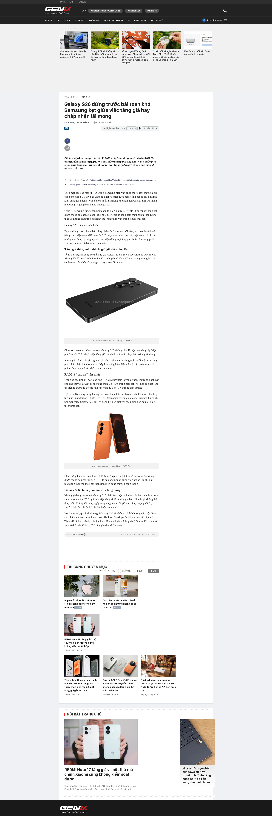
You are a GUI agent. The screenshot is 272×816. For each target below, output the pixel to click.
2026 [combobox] (140, 570)
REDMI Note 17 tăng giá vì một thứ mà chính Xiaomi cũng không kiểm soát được (80, 643)
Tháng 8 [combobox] (126, 570)
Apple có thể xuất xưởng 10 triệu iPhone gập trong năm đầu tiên (79, 604)
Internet (80, 20)
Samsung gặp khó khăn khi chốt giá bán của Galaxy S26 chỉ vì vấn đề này (99, 184)
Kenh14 (72, 2)
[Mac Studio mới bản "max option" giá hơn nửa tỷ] (198, 40)
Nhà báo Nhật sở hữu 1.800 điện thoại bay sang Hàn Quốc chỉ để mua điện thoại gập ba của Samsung (111, 180)
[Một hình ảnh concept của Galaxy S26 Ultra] (111, 302)
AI (58, 20)
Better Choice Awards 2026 (106, 10)
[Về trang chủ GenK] (58, 10)
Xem (153, 570)
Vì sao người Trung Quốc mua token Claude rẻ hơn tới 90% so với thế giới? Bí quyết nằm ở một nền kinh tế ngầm (136, 57)
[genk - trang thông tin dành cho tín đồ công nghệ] (74, 809)
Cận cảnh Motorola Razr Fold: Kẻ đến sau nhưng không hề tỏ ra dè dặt (119, 604)
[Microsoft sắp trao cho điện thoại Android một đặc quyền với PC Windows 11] (74, 40)
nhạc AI (153, 10)
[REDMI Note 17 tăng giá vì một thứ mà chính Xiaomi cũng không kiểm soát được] (81, 625)
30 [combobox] (113, 570)
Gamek (62, 2)
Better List (134, 10)
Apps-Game (140, 20)
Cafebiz (82, 2)
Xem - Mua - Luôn (113, 20)
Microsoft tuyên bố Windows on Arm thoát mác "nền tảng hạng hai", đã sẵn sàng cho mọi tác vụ (196, 775)
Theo (111, 534)
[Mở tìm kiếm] (225, 11)
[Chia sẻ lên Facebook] (67, 141)
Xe (128, 20)
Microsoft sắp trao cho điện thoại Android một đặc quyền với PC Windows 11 (73, 54)
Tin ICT (66, 20)
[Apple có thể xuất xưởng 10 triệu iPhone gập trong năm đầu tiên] (81, 586)
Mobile (48, 20)
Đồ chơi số (157, 20)
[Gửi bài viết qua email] (66, 129)
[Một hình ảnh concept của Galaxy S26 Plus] (111, 436)
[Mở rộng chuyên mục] (225, 20)
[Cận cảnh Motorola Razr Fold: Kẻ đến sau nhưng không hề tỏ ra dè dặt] (120, 586)
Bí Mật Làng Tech (214, 20)
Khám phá (94, 20)
